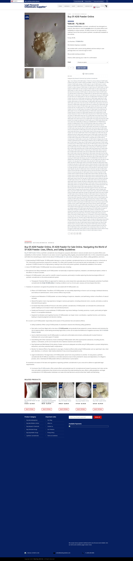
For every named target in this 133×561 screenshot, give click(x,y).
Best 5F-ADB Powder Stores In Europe (85, 129)
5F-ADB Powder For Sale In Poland (79, 88)
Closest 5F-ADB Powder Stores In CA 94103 (90, 200)
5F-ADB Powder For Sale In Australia (94, 85)
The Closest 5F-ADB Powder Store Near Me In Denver (87, 216)
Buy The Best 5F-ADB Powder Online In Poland (92, 194)
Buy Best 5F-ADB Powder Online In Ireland (89, 175)
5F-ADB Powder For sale (88, 84)
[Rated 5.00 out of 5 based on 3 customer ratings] (88, 21)
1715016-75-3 (89, 81)
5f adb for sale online (72, 82)
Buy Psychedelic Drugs (32, 432)
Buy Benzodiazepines (31, 420)
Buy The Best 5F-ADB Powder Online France (92, 192)
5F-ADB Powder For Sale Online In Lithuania (91, 95)
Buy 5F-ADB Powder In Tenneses (84, 145)
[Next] (62, 39)
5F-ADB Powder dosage (77, 84)
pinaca (97, 206)
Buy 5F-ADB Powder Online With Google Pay (96, 151)
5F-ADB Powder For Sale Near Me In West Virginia (95, 93)
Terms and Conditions (98, 1)
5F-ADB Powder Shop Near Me (88, 114)
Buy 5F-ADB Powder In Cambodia (86, 137)
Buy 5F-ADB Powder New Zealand (90, 148)
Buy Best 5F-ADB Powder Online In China (82, 167)
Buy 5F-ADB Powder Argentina (81, 134)
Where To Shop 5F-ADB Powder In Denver (92, 230)
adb (97, 123)
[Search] (107, 1)
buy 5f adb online (100, 132)
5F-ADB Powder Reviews (83, 110)
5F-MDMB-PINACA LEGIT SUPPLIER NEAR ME (82, 123)
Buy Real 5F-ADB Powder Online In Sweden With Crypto (84, 190)
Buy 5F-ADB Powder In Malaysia (94, 139)
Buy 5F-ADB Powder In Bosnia (98, 136)
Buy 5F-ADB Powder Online (32, 253)
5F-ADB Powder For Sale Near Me (90, 90)
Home (60, 6)
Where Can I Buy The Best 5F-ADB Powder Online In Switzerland (82, 225)
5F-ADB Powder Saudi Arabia (95, 110)
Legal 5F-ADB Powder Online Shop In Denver (86, 203)
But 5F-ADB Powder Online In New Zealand (85, 132)
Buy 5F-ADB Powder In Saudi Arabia (90, 142)
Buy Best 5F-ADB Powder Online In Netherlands (90, 176)
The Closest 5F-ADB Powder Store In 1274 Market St (83, 214)
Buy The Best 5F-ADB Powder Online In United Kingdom (93, 197)
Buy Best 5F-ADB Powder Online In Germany (86, 170)
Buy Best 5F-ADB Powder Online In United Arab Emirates (93, 184)
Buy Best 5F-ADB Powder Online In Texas (92, 183)
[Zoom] (26, 65)
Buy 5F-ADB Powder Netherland (75, 148)
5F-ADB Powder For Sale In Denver (88, 87)
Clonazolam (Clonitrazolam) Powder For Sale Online (49, 401)
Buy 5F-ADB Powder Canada (95, 134)
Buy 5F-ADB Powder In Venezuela (99, 145)
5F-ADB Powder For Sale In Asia (79, 85)
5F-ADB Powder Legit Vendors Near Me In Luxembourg (85, 104)
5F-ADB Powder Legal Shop (96, 98)
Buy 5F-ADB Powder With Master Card (79, 158)
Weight (69, 62)
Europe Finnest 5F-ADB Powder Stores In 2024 (87, 202)
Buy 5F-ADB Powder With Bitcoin (84, 156)
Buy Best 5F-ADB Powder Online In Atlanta (83, 164)
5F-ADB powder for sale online (63, 257)
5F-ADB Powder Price (80, 107)
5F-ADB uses (85, 121)
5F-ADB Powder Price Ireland (83, 109)
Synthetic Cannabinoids (73, 211)
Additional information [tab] (40, 242)
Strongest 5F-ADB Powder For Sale (81, 209)
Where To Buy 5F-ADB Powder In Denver (92, 228)
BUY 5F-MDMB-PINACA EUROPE (95, 158)
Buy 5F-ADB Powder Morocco (100, 147)
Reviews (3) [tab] (51, 242)
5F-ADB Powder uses (89, 120)
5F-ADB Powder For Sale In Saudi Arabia (96, 88)
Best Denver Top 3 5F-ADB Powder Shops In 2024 (85, 131)
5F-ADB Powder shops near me (80, 115)
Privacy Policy (88, 1)
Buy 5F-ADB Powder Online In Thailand (80, 150)
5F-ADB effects (101, 82)
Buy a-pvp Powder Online (82, 401)
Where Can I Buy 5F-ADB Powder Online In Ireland (83, 222)
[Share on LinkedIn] (80, 233)
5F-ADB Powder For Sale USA (82, 96)
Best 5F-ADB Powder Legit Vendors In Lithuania (93, 126)
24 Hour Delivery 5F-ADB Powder (100, 81)
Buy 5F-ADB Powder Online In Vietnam (98, 150)
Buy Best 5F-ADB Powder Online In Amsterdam (81, 162)
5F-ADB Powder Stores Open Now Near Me (95, 118)
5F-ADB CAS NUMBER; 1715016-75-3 (89, 82)
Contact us (88, 6)
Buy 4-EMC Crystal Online (99, 401)
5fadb (94, 123)
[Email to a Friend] (74, 233)
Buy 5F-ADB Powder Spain (89, 154)
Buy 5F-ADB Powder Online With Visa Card (95, 153)
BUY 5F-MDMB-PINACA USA (86, 159)
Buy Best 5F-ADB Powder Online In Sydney (91, 181)
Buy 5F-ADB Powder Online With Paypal (77, 153)
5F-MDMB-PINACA (92, 121)
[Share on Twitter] (72, 233)
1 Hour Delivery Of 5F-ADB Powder (78, 81)
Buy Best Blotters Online (32, 423)
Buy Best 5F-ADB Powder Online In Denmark (85, 169)
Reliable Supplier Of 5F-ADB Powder (78, 208)
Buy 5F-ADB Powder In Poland (101, 140)
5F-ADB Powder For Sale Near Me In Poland (89, 92)
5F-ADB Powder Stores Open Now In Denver (96, 117)
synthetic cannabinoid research (97, 209)
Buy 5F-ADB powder (44, 368)
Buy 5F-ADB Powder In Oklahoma (86, 140)
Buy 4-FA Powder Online (65, 401)
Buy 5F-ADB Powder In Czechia (79, 139)
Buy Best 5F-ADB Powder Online (82, 161)
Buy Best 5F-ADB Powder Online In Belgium (83, 165)
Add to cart (82, 68)
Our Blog (67, 6)
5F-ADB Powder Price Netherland (97, 109)
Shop (73, 6)
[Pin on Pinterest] (77, 233)
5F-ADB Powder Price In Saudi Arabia (94, 107)
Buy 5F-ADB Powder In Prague (74, 142)
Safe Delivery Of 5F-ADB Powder (93, 208)
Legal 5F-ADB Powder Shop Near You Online (88, 205)
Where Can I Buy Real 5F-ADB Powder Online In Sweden (93, 223)
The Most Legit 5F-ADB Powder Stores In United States (91, 217)
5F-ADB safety (79, 121)
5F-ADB (79, 82)
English (97, 7)
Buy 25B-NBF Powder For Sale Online (32, 401)
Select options (30, 409)
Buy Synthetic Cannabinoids (91, 78)
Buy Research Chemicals (80, 14)
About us (80, 6)
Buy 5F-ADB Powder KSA (73, 147)
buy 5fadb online (96, 159)
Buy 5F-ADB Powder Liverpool (86, 147)
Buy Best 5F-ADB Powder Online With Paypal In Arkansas (85, 187)
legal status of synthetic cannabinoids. (87, 206)
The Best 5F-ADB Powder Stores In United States (90, 211)
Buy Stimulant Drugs (31, 429)
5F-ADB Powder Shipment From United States (91, 112)
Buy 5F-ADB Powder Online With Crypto (77, 151)
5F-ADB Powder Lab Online (84, 98)
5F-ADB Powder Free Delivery (96, 96)
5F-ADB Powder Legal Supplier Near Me (94, 99)
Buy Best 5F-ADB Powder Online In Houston (88, 172)
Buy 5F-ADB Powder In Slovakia (80, 143)
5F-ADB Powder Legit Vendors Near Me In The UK (92, 106)
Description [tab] (28, 242)
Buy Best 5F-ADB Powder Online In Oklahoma (93, 178)
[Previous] (27, 39)
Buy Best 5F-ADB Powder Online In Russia (91, 180)
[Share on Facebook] (69, 233)
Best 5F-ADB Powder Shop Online (89, 128)
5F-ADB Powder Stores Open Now (95, 115)
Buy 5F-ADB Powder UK (100, 154)
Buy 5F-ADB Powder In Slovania (95, 143)
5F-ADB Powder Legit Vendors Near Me (97, 101)
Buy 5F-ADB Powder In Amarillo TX (83, 136)
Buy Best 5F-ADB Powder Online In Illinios (89, 173)
